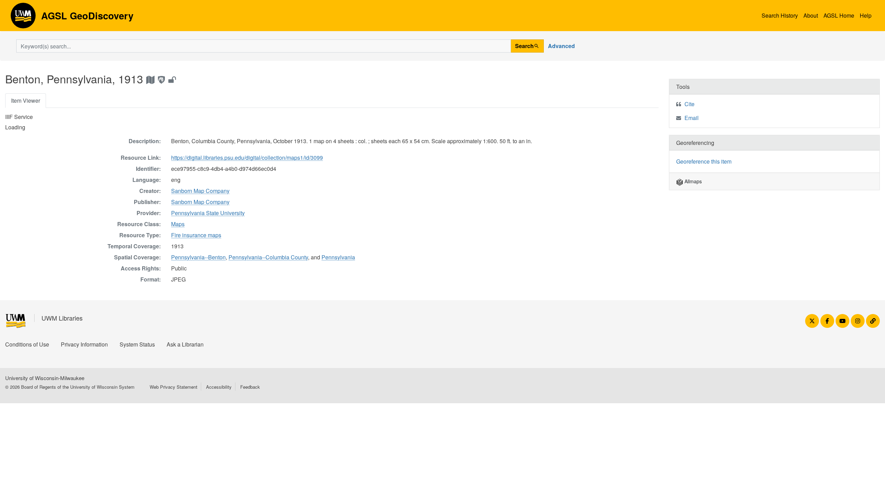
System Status (137, 344)
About (810, 15)
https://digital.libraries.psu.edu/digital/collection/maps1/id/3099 (247, 158)
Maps (178, 224)
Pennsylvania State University (208, 213)
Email (691, 118)
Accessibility (219, 387)
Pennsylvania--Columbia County (268, 257)
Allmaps (692, 181)
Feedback (250, 387)
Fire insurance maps (196, 235)
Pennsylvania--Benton (198, 257)
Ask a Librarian (185, 344)
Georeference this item (704, 161)
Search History (780, 15)
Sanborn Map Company (200, 191)
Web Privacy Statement (173, 387)
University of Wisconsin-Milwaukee (44, 377)
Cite (689, 104)
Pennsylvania (338, 257)
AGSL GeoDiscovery (23, 18)
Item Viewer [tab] (25, 100)
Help (866, 15)
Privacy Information (84, 344)
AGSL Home (838, 15)
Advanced (561, 46)
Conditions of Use (27, 344)
